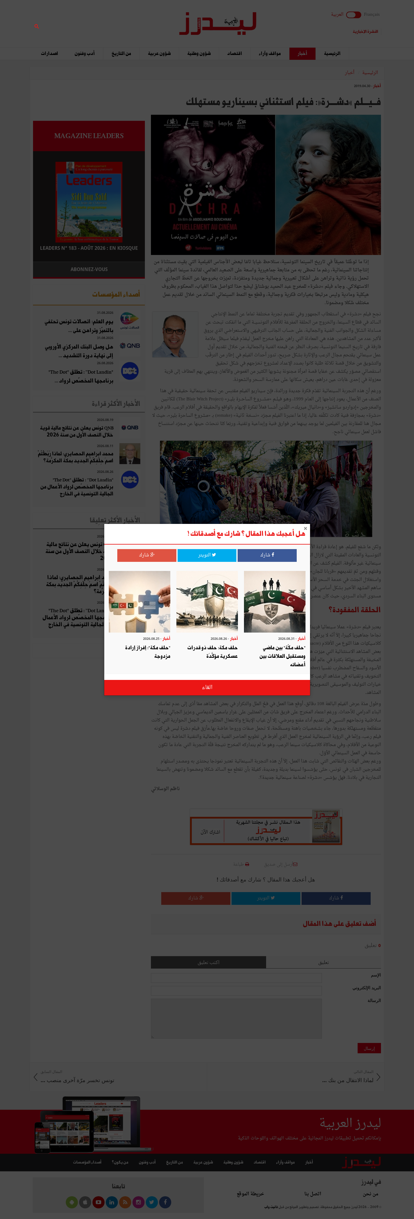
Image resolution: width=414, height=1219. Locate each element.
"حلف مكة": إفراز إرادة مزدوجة (147, 651)
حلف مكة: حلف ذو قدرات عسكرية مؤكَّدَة (212, 651)
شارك (266, 555)
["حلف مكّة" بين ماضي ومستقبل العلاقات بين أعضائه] (274, 602)
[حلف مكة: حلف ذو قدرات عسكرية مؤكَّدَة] (207, 602)
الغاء (207, 687)
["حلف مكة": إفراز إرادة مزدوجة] (139, 602)
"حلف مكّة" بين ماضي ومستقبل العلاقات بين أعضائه (282, 656)
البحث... (141, 20)
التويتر (205, 555)
